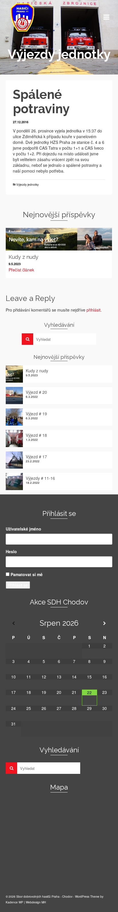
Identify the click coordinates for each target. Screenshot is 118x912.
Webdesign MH (36, 902)
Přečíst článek (21, 270)
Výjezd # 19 (36, 413)
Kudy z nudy (37, 370)
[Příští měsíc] (104, 623)
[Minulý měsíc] (13, 623)
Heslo (11, 551)
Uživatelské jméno (23, 529)
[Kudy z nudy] (59, 239)
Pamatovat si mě (27, 574)
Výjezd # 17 (36, 456)
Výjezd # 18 (36, 435)
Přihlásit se (18, 585)
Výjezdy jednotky (27, 185)
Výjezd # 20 (36, 392)
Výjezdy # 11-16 (40, 478)
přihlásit (93, 310)
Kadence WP (14, 902)
